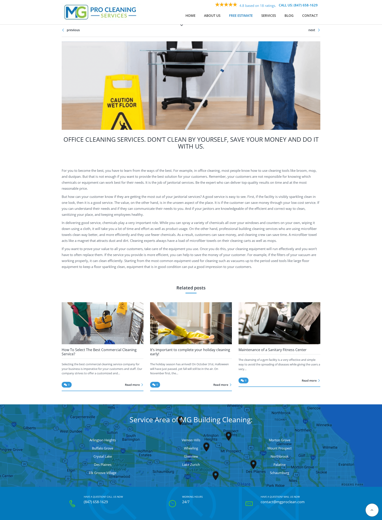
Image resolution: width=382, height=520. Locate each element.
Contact (310, 15)
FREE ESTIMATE (241, 15)
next (312, 30)
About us (212, 15)
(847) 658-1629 (96, 502)
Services (268, 15)
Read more (132, 385)
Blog (289, 15)
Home (190, 15)
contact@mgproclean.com (283, 502)
